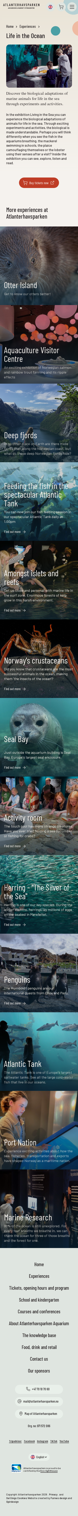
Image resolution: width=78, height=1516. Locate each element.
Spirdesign (12, 1501)
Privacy (53, 1494)
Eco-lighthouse (49, 1470)
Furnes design (59, 1498)
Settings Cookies (16, 1498)
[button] (50, 6)
